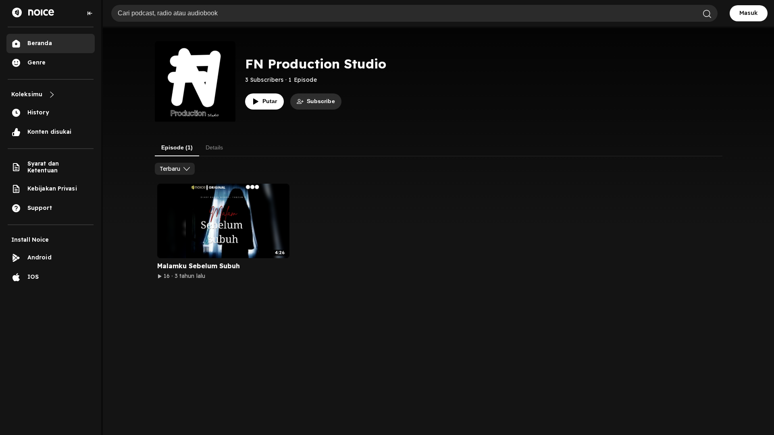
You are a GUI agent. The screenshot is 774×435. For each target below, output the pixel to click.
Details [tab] (214, 147)
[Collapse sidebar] (89, 13)
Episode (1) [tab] (177, 147)
